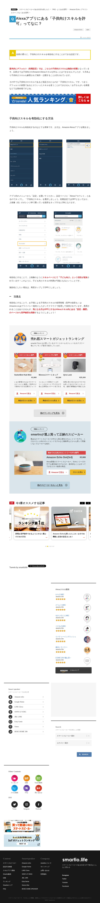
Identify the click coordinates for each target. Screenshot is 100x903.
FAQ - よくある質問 (59, 9)
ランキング (14, 783)
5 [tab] (52, 546)
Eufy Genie (18, 722)
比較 (26, 783)
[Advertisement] (50, 555)
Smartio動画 (38, 783)
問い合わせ (38, 793)
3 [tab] (48, 546)
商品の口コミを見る (25, 400)
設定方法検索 (7, 867)
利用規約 (43, 874)
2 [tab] (47, 546)
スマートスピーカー (9, 863)
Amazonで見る (25, 393)
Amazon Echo (78, 29)
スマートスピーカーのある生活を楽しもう (34, 9)
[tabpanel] (68, 523)
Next (88, 503)
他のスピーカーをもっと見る (50, 485)
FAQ (26, 793)
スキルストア (74, 670)
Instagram (26, 809)
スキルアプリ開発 (9, 870)
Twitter (14, 809)
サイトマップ (45, 867)
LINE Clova (19, 707)
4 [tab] (50, 546)
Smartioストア (8, 885)
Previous (82, 503)
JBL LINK (18, 717)
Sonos (17, 727)
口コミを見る (78, 472)
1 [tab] (45, 546)
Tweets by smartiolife (18, 567)
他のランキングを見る (50, 413)
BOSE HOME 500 (21, 731)
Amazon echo (19, 697)
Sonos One (25, 885)
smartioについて (46, 863)
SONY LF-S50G (20, 712)
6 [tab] (53, 546)
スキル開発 (14, 793)
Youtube (65, 882)
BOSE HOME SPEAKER (30, 889)
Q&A (87, 29)
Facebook (38, 809)
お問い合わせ (45, 870)
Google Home (19, 702)
